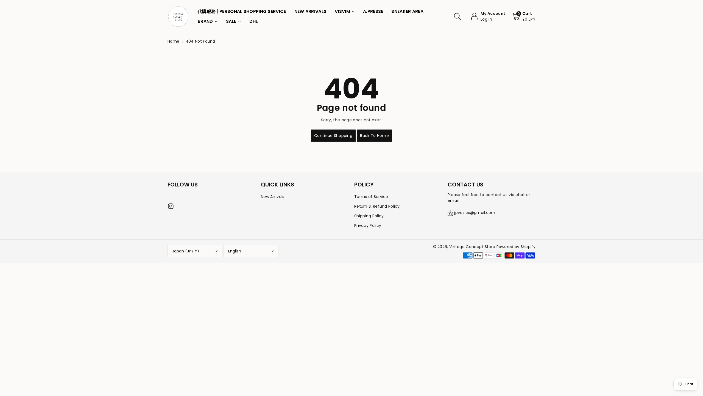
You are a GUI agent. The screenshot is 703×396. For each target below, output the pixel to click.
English (234, 251)
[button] (345, 11)
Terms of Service (371, 196)
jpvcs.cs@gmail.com (474, 212)
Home (173, 41)
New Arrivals (272, 196)
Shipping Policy (369, 216)
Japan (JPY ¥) (185, 251)
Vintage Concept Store (472, 246)
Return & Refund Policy (377, 206)
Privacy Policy (367, 225)
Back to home (374, 135)
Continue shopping (333, 135)
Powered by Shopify (515, 246)
